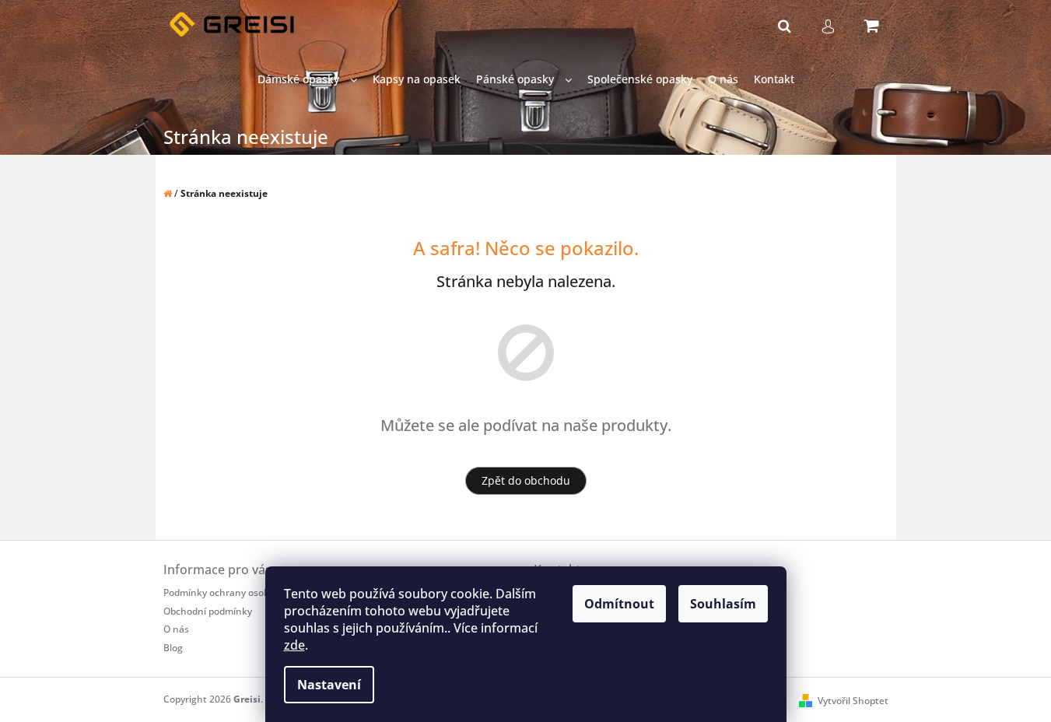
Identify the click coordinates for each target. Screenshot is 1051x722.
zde (294, 645)
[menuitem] (307, 79)
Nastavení (329, 684)
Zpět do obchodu (526, 480)
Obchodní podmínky (207, 611)
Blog (173, 647)
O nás (176, 629)
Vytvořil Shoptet (853, 700)
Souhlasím (723, 603)
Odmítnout (619, 603)
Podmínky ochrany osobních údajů (240, 592)
